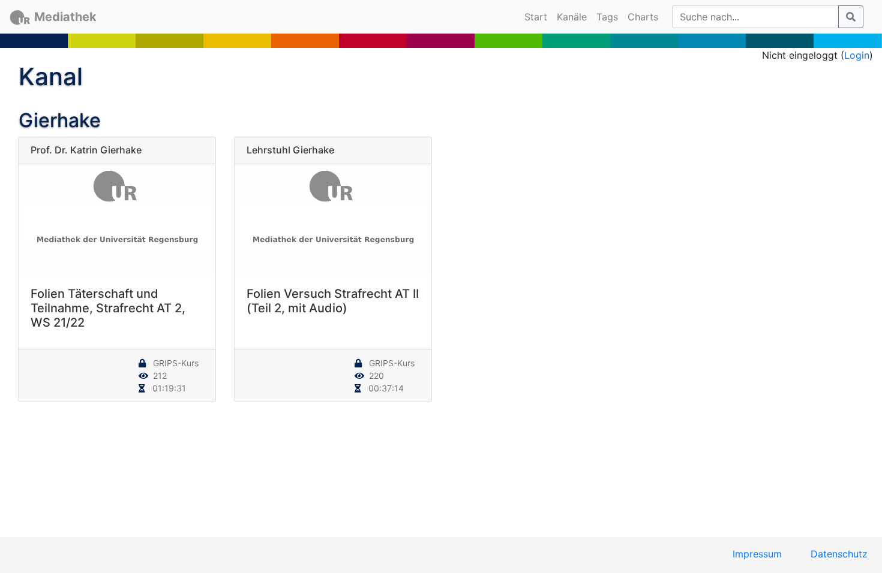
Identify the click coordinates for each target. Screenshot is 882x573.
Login (856, 55)
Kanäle (572, 17)
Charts (643, 17)
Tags (607, 17)
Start (538, 16)
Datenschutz (839, 554)
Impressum (757, 554)
